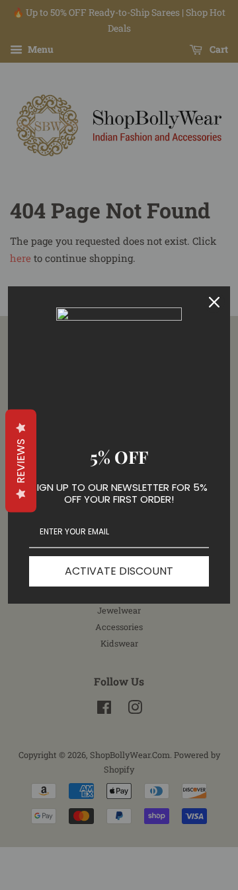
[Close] (214, 302)
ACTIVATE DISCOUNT (119, 571)
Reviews (20, 460)
